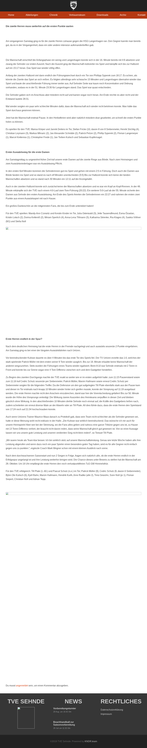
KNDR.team (91, 741)
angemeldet (22, 685)
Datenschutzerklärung (112, 710)
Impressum (106, 714)
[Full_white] (73, 6)
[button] (40, 15)
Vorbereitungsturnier (64, 708)
